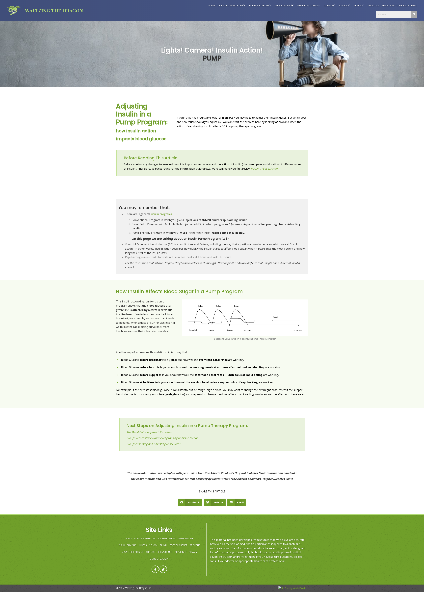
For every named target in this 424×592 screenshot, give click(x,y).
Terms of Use (165, 551)
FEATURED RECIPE (178, 545)
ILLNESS (143, 545)
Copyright (180, 551)
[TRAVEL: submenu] (362, 5)
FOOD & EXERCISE (167, 538)
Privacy (193, 551)
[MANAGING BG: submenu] (292, 5)
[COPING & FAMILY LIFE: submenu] (244, 5)
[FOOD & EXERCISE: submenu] (270, 5)
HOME (129, 538)
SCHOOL (153, 545)
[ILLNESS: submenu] (333, 5)
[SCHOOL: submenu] (348, 5)
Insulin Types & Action (264, 168)
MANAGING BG (185, 538)
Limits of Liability (159, 558)
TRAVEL (163, 545)
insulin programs (161, 214)
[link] (212, 5)
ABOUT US (195, 545)
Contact (150, 551)
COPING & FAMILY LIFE (145, 538)
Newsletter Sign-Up (132, 551)
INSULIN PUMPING (127, 545)
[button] (155, 569)
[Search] (414, 14)
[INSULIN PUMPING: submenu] (318, 5)
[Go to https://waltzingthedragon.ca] (60, 10)
